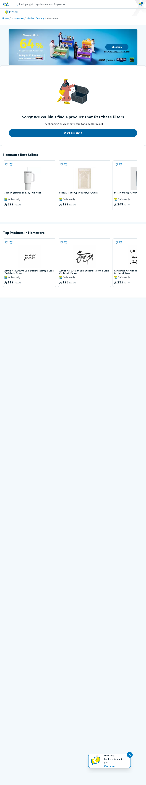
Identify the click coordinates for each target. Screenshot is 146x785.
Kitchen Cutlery (35, 18)
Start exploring (73, 133)
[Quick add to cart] (31, 164)
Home (5, 18)
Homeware (18, 18)
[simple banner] (6, 4)
